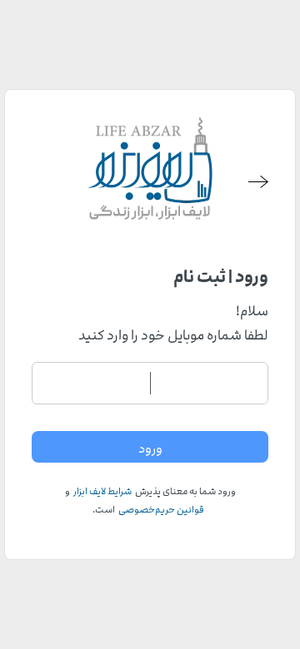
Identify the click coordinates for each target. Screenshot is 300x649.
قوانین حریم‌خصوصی (161, 510)
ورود (150, 448)
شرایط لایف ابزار (102, 491)
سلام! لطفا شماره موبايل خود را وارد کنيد (173, 323)
